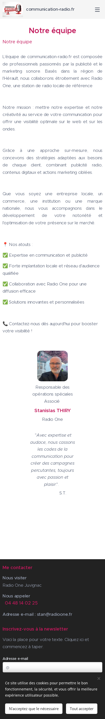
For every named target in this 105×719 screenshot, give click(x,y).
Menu (97, 9)
